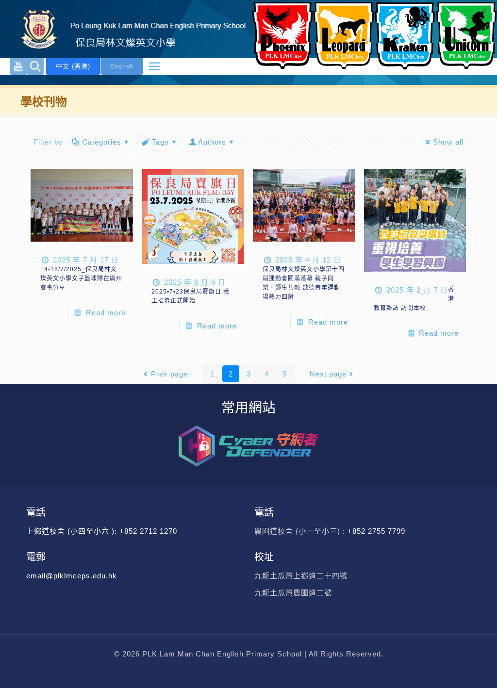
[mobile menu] (154, 66)
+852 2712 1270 (148, 531)
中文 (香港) (73, 66)
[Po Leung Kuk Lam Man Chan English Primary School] (125, 29)
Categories (101, 142)
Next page (328, 374)
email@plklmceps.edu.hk (71, 576)
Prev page (169, 374)
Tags (160, 142)
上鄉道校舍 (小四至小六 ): (72, 531)
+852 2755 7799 (378, 531)
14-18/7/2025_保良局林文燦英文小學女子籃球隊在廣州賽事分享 (81, 278)
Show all (448, 142)
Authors (212, 142)
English (121, 66)
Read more (106, 313)
